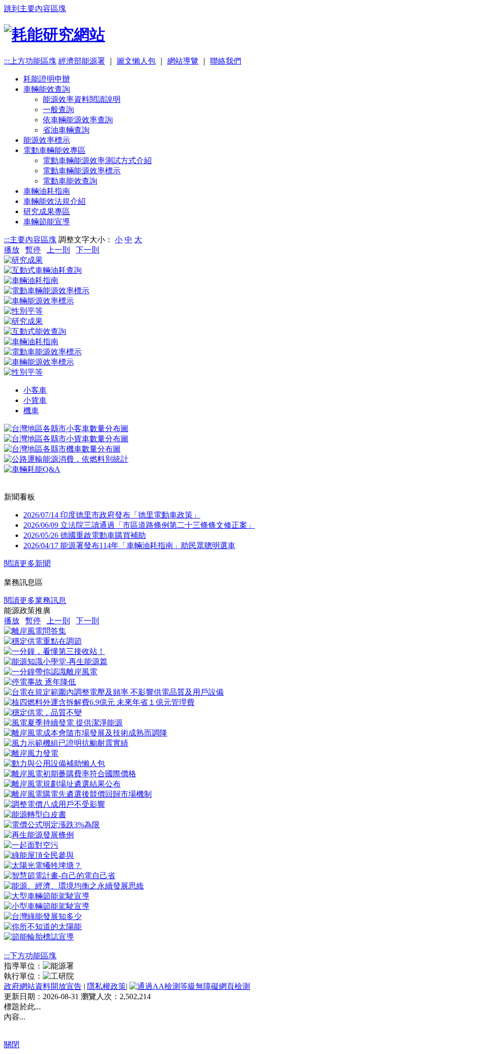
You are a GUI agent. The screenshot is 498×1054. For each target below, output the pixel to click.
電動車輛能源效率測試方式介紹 (97, 160)
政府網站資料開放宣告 (43, 986)
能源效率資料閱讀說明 (82, 99)
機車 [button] (31, 410)
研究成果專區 (46, 211)
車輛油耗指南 (46, 191)
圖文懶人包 (136, 61)
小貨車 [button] (35, 400)
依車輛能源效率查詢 (78, 120)
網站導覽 (182, 61)
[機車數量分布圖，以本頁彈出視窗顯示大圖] (62, 449)
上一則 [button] (58, 250)
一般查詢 (58, 109)
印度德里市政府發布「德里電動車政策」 (111, 515)
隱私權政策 (106, 986)
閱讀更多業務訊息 (35, 600)
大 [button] (138, 239)
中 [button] (128, 239)
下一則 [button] (87, 250)
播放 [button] (11, 250)
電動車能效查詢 (70, 181)
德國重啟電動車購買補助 (84, 535)
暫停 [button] (33, 250)
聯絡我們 (225, 61)
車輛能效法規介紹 (54, 201)
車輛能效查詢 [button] (46, 89)
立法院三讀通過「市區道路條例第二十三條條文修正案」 (139, 525)
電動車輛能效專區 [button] (54, 150)
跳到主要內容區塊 (35, 8)
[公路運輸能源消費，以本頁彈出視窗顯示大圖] (66, 459)
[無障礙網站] (189, 986)
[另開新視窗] (35, 631)
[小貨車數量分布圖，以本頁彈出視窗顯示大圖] (66, 439)
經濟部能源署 (81, 61)
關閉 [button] (11, 1044)
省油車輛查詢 (66, 130)
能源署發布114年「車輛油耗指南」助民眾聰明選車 (129, 545)
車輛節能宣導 (46, 221)
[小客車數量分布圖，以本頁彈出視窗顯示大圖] (66, 428)
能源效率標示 (46, 140)
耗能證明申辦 (46, 79)
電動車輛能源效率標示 (82, 171)
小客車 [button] (35, 390)
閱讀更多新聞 (27, 563)
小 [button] (119, 239)
